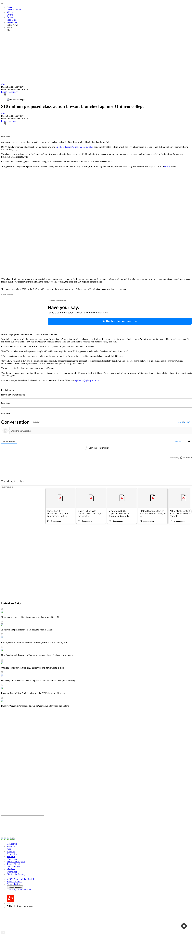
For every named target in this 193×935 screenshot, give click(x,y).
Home (9, 7)
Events (10, 15)
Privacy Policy (13, 866)
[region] (96, 440)
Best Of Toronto (14, 9)
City (3, 84)
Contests (10, 17)
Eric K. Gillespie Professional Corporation (75, 147)
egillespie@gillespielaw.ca (87, 380)
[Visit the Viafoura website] (186, 457)
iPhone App (12, 859)
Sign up (187, 422)
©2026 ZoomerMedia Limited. (20, 879)
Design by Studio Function (19, 889)
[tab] (9, 441)
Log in (180, 422)
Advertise (11, 846)
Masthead (11, 856)
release (167, 166)
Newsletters (12, 854)
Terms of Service (14, 864)
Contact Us (12, 844)
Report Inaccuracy (9, 92)
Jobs (9, 849)
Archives (11, 851)
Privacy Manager (15, 887)
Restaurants (12, 22)
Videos (10, 12)
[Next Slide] (189, 511)
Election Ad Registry (16, 861)
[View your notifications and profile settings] (189, 441)
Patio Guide (12, 20)
